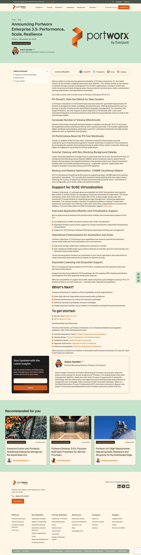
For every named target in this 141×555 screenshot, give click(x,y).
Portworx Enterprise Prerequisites (87, 346)
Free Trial (15, 530)
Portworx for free (64, 319)
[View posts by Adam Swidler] (33, 49)
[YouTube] (127, 486)
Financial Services (38, 542)
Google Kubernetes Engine (58, 538)
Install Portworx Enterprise (80, 340)
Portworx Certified (118, 528)
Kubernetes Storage (38, 519)
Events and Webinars (79, 522)
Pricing (49, 7)
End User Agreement (56, 551)
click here (108, 206)
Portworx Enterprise (19, 519)
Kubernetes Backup (38, 525)
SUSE (54, 525)
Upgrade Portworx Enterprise (84, 343)
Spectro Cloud (57, 528)
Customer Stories (98, 522)
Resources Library (78, 519)
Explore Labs (50, 2)
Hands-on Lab (77, 525)
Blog (73, 528)
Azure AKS (55, 534)
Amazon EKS (56, 531)
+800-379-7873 (22, 496)
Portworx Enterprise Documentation (91, 334)
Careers (95, 528)
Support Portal (117, 519)
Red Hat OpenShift (58, 522)
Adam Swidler (72, 361)
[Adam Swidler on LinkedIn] (82, 361)
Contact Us (123, 7)
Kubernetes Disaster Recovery (39, 529)
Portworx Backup (18, 522)
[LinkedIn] (119, 486)
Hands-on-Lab (70, 316)
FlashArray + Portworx (59, 519)
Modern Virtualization (39, 522)
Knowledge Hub (77, 531)
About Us (95, 519)
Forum (114, 525)
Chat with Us (18, 501)
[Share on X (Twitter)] (138, 277)
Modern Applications (39, 533)
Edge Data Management (40, 539)
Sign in (127, 2)
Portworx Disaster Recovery (18, 526)
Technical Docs (117, 522)
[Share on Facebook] (138, 281)
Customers (70, 7)
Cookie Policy (122, 551)
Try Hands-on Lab (111, 7)
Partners (95, 525)
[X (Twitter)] (123, 486)
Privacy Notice (110, 551)
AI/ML (34, 536)
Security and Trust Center (73, 551)
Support (119, 2)
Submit (30, 388)
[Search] (113, 1)
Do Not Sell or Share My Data (93, 551)
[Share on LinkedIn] (138, 274)
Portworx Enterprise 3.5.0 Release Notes (83, 337)
